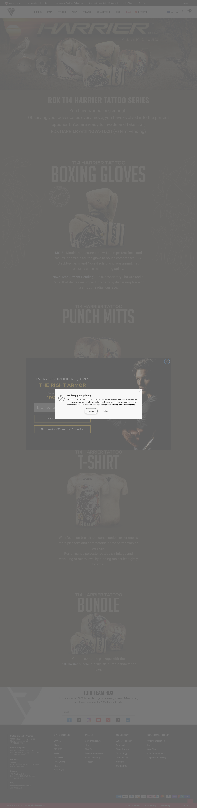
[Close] (139, 391)
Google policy (129, 405)
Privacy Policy (117, 405)
